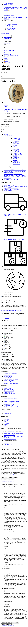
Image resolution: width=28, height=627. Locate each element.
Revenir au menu (8, 1)
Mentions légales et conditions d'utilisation (13, 433)
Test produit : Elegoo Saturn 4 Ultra (12, 179)
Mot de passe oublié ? (9, 391)
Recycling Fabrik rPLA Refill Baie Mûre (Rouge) (15, 186)
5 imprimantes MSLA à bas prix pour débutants (15, 170)
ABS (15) (15, 146)
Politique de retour (8, 377)
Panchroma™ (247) (17, 139)
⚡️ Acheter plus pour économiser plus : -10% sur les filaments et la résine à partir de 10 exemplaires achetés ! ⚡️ (15, 9)
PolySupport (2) (16, 162)
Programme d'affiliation (9, 402)
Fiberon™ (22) (16, 138)
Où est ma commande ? (12, 24)
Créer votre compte (8, 389)
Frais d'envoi (10, 26)
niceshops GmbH (11, 431)
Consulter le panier (8, 4)
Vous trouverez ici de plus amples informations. (12, 310)
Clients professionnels (9, 380)
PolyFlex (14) (16, 152)
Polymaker (9, 135)
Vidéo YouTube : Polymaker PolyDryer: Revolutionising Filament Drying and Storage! (14, 174)
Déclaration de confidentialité (7, 474)
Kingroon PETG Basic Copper (11, 188)
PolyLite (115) (16, 149)
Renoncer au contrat (5, 446)
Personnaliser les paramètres (7, 479)
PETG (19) (15, 142)
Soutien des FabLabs (8, 405)
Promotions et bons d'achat (10, 381)
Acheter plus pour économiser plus (12, 401)
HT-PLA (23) (16, 141)
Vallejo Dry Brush (8, 190)
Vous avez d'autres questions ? (11, 383)
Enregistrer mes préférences (7, 622)
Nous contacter (10, 29)
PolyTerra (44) (16, 147)
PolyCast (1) (15, 160)
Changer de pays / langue (15, 428)
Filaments (12, 137)
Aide (5, 22)
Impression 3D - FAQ (9, 404)
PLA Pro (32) (16, 143)
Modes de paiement (11, 28)
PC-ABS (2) (15, 156)
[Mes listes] (5, 46)
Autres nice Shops (8, 444)
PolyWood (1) (16, 157)
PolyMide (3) (16, 158)
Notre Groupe (7, 412)
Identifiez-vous (7, 38)
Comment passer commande (10, 373)
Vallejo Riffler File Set (9, 185)
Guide (5, 400)
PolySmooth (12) (17, 153)
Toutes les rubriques (11, 31)
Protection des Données (9, 435)
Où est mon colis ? (8, 392)
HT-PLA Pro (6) (16, 164)
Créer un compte (7, 43)
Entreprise (6, 443)
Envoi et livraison (8, 375)
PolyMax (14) (16, 150)
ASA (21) (15, 145)
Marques (6, 134)
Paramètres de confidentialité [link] (10, 440)
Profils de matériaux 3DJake (10, 398)
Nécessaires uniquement (12, 477)
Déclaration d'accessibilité (10, 439)
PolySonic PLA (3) (17, 154)
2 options (6, 105)
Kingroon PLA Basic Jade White (11, 189)
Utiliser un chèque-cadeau (10, 393)
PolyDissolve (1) (16, 161)
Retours (8, 25)
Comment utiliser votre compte (11, 379)
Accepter (3, 477)
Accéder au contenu (8, 3)
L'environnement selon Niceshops (12, 406)
